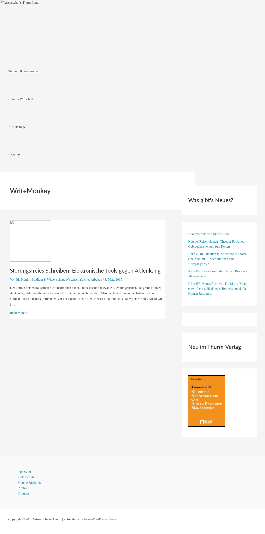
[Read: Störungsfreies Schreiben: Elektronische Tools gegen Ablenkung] (30, 260)
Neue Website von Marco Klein (209, 234)
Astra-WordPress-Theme (100, 519)
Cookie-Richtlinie (29, 482)
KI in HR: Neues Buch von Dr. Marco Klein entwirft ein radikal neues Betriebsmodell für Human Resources (217, 288)
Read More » (18, 313)
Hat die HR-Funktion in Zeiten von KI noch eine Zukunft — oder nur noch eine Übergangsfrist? (217, 259)
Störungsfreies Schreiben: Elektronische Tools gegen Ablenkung (85, 271)
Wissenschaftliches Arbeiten (84, 279)
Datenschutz (26, 477)
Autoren (23, 493)
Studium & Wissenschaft (48, 279)
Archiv (22, 488)
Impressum (24, 471)
